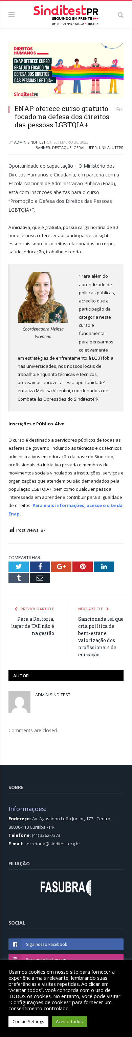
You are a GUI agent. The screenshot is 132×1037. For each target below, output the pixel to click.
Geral (79, 147)
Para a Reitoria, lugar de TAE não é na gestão (32, 626)
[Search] (121, 14)
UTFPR (118, 147)
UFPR (92, 147)
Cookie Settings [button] (28, 1021)
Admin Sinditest (30, 142)
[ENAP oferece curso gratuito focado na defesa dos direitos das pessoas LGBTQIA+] (66, 71)
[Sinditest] (66, 13)
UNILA (104, 147)
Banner (43, 147)
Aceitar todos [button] (69, 1021)
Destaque (61, 147)
